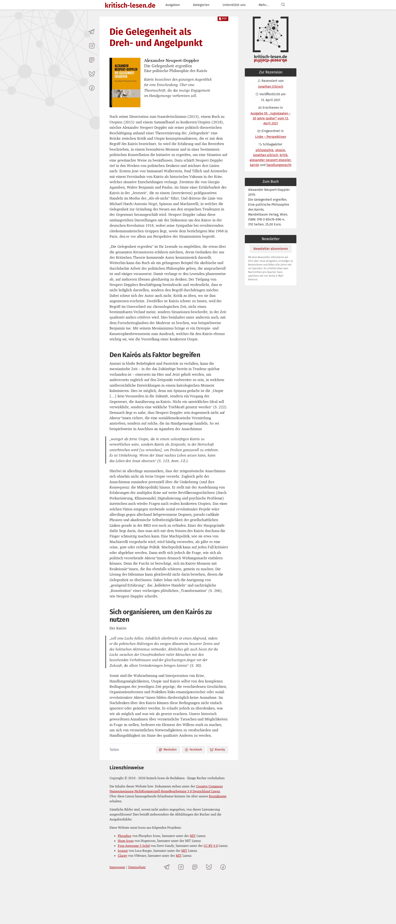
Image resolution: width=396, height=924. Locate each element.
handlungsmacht (278, 165)
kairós (254, 165)
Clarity (122, 855)
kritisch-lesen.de (130, 5)
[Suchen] (283, 5)
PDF (224, 18)
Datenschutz (137, 867)
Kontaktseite (217, 796)
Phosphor (124, 836)
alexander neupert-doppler (270, 160)
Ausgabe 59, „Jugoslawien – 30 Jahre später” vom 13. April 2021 (271, 118)
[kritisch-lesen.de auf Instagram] (91, 45)
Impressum (117, 867)
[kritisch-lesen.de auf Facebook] (91, 88)
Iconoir (123, 850)
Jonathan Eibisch (270, 87)
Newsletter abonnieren (270, 249)
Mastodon (170, 749)
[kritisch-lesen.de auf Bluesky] (91, 73)
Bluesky (220, 749)
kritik (284, 155)
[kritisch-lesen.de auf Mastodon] (91, 59)
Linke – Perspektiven (270, 137)
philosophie (264, 150)
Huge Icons (126, 841)
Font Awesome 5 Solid (134, 846)
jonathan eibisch (265, 155)
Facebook (196, 749)
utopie (280, 150)
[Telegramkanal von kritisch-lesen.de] (91, 31)
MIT (193, 836)
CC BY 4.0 (211, 846)
